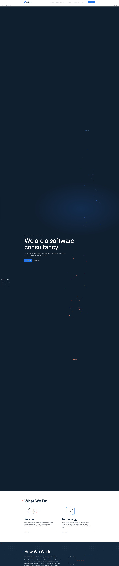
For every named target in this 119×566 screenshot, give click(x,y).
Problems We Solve (54, 2)
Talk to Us (91, 2)
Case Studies (70, 2)
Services (62, 2)
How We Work (77, 2)
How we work (37, 260)
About (83, 2)
